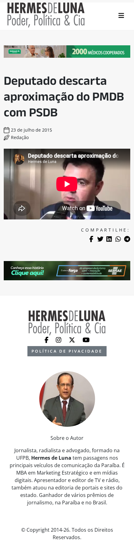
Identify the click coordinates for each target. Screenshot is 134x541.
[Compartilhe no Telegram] (127, 239)
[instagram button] (59, 339)
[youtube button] (86, 339)
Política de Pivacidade (66, 351)
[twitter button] (72, 339)
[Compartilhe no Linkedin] (109, 239)
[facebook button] (47, 339)
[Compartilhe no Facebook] (91, 239)
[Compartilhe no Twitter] (100, 239)
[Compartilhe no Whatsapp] (118, 239)
